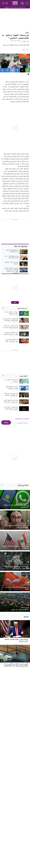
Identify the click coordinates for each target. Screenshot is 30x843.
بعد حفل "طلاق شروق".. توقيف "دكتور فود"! (11, 387)
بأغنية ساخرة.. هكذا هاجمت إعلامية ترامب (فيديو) (16, 640)
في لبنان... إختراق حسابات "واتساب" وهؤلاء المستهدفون (11, 313)
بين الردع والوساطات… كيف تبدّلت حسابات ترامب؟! (11, 257)
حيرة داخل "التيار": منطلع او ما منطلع (11, 263)
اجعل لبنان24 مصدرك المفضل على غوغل (14, 45)
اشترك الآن (7, 7)
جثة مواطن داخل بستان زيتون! (20, 610)
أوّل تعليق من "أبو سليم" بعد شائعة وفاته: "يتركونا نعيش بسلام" (10, 319)
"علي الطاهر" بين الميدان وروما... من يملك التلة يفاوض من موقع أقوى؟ (10, 333)
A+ (24, 50)
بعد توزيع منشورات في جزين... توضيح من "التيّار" (11, 340)
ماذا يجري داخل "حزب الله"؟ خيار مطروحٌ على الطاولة (11, 394)
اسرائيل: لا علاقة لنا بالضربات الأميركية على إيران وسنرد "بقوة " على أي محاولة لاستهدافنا (11, 271)
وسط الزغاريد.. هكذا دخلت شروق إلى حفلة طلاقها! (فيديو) (11, 408)
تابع (15, 302)
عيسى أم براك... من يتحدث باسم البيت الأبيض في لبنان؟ (10, 326)
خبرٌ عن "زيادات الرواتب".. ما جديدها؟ (11, 380)
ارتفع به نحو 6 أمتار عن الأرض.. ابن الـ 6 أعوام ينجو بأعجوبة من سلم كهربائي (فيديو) (15, 666)
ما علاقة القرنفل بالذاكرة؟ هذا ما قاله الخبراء (12, 251)
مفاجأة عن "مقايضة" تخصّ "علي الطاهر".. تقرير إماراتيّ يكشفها (10, 401)
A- (27, 50)
